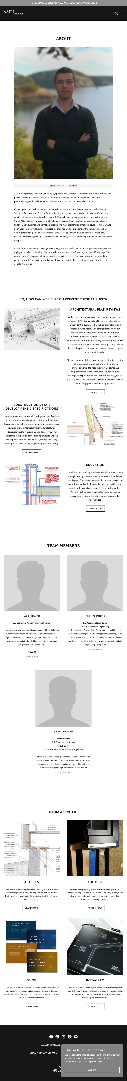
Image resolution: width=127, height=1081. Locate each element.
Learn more (95, 392)
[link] (13, 13)
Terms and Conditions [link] (42, 1052)
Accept (92, 1070)
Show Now (31, 1006)
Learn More (32, 908)
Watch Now (95, 908)
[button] (123, 13)
